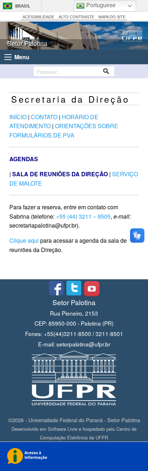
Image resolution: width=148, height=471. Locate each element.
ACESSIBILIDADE (38, 17)
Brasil (22, 6)
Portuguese (100, 5)
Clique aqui (24, 240)
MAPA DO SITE (111, 17)
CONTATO (44, 117)
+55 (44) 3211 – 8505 (83, 216)
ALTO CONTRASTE (76, 17)
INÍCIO (18, 117)
